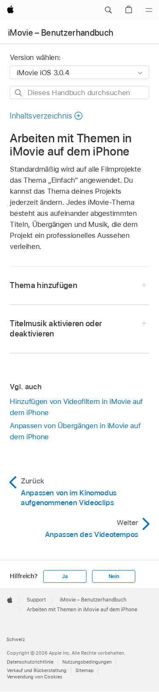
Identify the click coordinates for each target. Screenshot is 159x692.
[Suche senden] (18, 92)
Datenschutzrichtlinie (30, 662)
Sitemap (84, 670)
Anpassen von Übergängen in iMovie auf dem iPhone (75, 431)
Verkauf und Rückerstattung (37, 670)
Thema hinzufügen (43, 285)
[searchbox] (79, 92)
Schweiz (15, 639)
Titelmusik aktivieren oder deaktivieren (56, 329)
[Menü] (149, 10)
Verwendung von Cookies (34, 677)
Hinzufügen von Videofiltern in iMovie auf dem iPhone (76, 407)
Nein (114, 576)
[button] (108, 10)
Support (36, 600)
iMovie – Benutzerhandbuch (61, 33)
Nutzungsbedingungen (87, 662)
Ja (65, 576)
